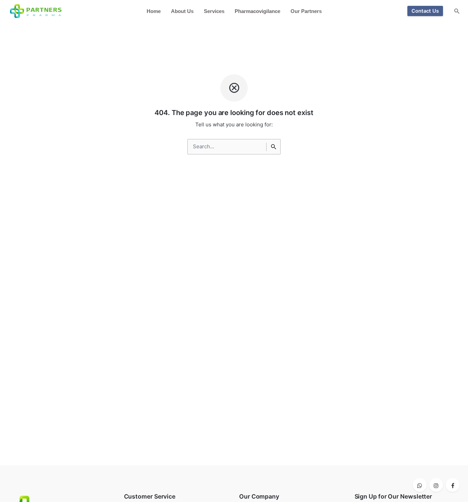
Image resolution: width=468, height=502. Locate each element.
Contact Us (425, 11)
